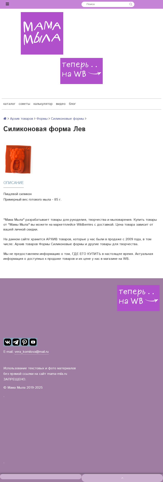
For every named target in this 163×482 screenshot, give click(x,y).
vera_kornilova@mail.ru (32, 351)
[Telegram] (16, 342)
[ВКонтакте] (7, 342)
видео (61, 103)
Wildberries (85, 224)
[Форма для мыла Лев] (18, 159)
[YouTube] (33, 342)
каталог (9, 103)
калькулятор (43, 103)
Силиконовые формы (67, 118)
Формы (42, 118)
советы (24, 103)
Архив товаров (21, 118)
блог (72, 103)
